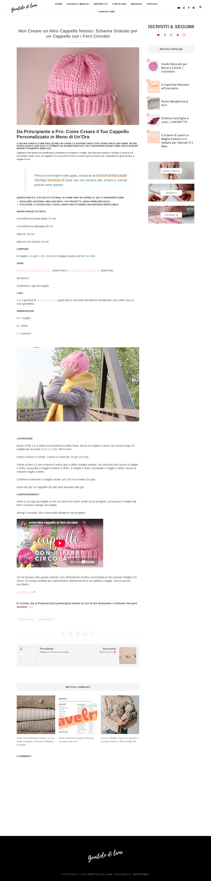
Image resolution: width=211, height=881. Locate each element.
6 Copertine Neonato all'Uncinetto (175, 86)
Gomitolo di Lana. (101, 874)
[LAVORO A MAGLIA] (171, 178)
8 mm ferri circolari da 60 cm (34, 270)
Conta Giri (119, 3)
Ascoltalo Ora (25, 592)
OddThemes (141, 874)
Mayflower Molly (47, 300)
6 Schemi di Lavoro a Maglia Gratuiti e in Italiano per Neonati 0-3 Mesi (177, 140)
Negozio (136, 3)
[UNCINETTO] (171, 200)
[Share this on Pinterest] (78, 633)
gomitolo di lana (78, 25)
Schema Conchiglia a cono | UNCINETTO (174, 120)
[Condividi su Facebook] (63, 633)
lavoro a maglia (46, 619)
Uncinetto (101, 3)
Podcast (152, 3)
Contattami (107, 11)
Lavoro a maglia (78, 3)
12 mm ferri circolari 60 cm (84, 270)
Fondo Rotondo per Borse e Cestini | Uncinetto (174, 67)
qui (30, 606)
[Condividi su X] (70, 633)
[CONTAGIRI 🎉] (171, 223)
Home (58, 3)
